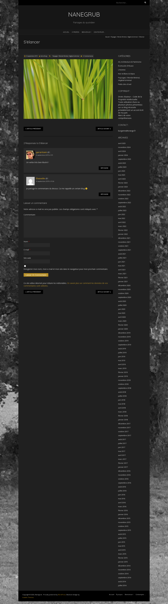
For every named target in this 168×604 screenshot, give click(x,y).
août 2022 (122, 206)
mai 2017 (121, 451)
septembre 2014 (124, 577)
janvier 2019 (123, 376)
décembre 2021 (124, 238)
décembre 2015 (124, 518)
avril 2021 (122, 269)
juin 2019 (121, 356)
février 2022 (123, 230)
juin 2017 (121, 447)
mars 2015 (122, 554)
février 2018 (123, 416)
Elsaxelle (40, 178)
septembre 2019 (124, 344)
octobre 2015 (123, 526)
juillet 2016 (122, 491)
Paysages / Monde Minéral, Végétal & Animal (124, 37)
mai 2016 (121, 498)
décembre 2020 (124, 285)
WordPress (62, 595)
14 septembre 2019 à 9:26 (45, 181)
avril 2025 (122, 143)
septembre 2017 (124, 435)
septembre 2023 (124, 159)
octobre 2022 (123, 198)
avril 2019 (122, 364)
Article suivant (103, 129)
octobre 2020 (123, 293)
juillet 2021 (122, 258)
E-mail (27, 249)
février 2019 (123, 372)
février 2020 (123, 325)
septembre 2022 (124, 202)
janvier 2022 (123, 234)
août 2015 (122, 534)
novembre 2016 (124, 475)
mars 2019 (122, 368)
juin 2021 (121, 262)
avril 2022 (122, 222)
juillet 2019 (122, 352)
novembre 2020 (124, 289)
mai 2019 (121, 360)
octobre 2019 (123, 341)
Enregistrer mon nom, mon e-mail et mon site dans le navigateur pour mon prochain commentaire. (66, 269)
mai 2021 (121, 265)
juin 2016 (121, 494)
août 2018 (122, 392)
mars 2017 (122, 459)
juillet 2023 (122, 167)
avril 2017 (122, 455)
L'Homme (121, 70)
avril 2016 (122, 502)
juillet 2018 (122, 396)
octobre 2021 (123, 246)
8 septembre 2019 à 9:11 (44, 155)
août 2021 (122, 254)
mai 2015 (121, 546)
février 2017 (123, 463)
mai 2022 (121, 218)
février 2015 (123, 558)
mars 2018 (122, 412)
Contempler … (99, 32)
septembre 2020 (124, 297)
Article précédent (34, 129)
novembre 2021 (124, 242)
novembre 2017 (124, 427)
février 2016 (123, 510)
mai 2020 (121, 313)
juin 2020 (121, 309)
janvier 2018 (123, 419)
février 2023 (123, 183)
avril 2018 (122, 408)
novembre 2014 (124, 569)
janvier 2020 (123, 329)
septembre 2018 (124, 388)
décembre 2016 (124, 471)
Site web (27, 258)
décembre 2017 (124, 423)
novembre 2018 (124, 380)
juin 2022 (121, 214)
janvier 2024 (123, 155)
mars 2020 (122, 321)
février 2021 (123, 277)
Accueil (66, 32)
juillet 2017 (122, 443)
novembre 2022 (124, 194)
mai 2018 (121, 404)
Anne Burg (44, 56)
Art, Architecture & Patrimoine (129, 62)
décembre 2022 (124, 190)
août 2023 (122, 163)
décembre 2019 (124, 333)
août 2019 (122, 348)
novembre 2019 (124, 337)
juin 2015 (121, 542)
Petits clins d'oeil (124, 84)
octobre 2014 (123, 573)
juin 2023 (121, 171)
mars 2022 (122, 226)
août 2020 (122, 301)
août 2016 (122, 487)
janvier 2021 (123, 281)
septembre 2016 (124, 483)
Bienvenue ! (86, 32)
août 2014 (122, 581)
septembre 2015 (124, 530)
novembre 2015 (124, 522)
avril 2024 (122, 151)
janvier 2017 (123, 467)
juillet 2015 (122, 538)
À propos (75, 32)
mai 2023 (121, 175)
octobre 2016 (123, 479)
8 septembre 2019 (32, 56)
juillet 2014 (122, 585)
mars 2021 (122, 273)
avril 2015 (122, 550)
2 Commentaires (88, 56)
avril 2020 (122, 317)
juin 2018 (121, 400)
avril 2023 (122, 179)
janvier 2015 (123, 562)
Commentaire (29, 214)
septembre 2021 (124, 250)
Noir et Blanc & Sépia (126, 74)
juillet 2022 (122, 210)
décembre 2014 (124, 566)
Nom (26, 241)
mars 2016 (122, 506)
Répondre (104, 168)
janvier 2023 (123, 187)
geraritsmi (41, 152)
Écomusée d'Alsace (125, 66)
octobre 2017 (123, 431)
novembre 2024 (124, 147)
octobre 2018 (123, 384)
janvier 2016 (123, 514)
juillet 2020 (122, 305)
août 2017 (122, 439)
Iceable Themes (28, 597)
